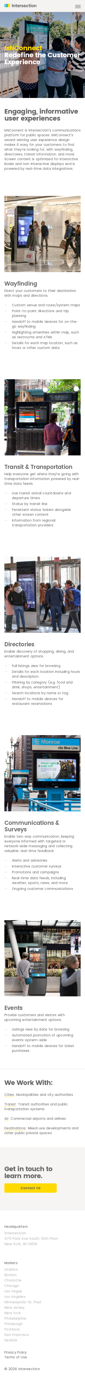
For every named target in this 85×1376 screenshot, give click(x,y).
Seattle (10, 1340)
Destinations (15, 1128)
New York (12, 1312)
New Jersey (14, 1307)
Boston (10, 1274)
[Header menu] (78, 7)
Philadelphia (15, 1318)
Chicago (11, 1285)
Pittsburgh (13, 1323)
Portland (11, 1329)
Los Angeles (14, 1296)
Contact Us (30, 1188)
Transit (10, 1104)
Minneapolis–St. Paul (22, 1302)
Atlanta (11, 1269)
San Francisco (16, 1334)
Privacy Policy (15, 1352)
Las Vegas (13, 1291)
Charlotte (12, 1280)
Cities (9, 1094)
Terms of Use (15, 1357)
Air (6, 1118)
